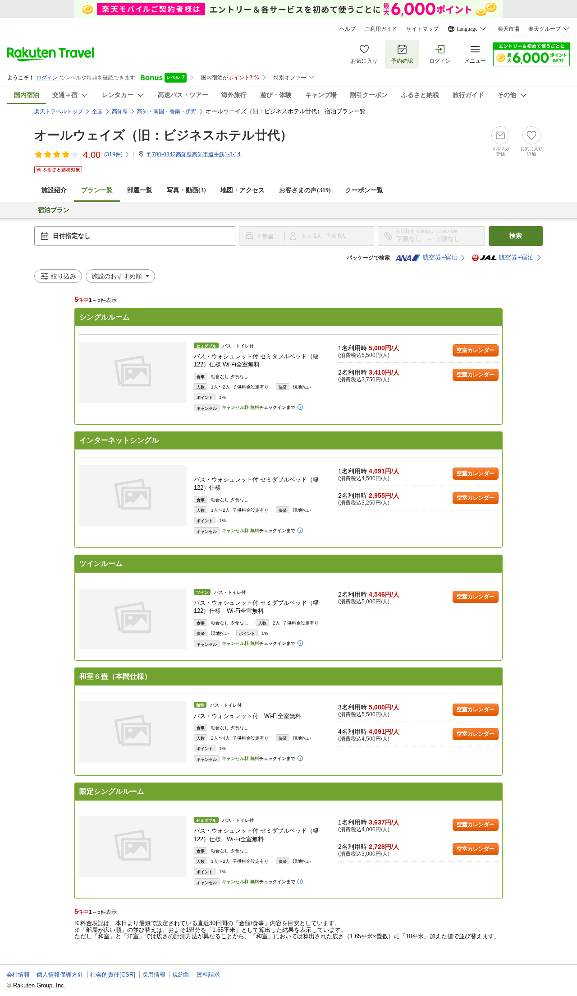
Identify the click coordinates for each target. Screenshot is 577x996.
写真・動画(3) (186, 190)
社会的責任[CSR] (112, 974)
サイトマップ (422, 29)
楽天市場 (508, 29)
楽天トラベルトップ (58, 111)
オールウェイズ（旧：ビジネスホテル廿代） (163, 135)
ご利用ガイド (381, 29)
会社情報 (18, 974)
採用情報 (153, 974)
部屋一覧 (139, 190)
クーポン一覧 (364, 190)
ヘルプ (347, 29)
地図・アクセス (242, 190)
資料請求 (208, 974)
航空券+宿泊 (440, 257)
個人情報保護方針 (60, 974)
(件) (113, 154)
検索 (515, 235)
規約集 (181, 974)
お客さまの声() (305, 190)
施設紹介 (54, 190)
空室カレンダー (476, 350)
